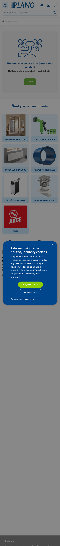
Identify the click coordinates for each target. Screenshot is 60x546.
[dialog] (30, 273)
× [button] (52, 245)
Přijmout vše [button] (30, 284)
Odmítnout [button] (30, 292)
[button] (25, 299)
